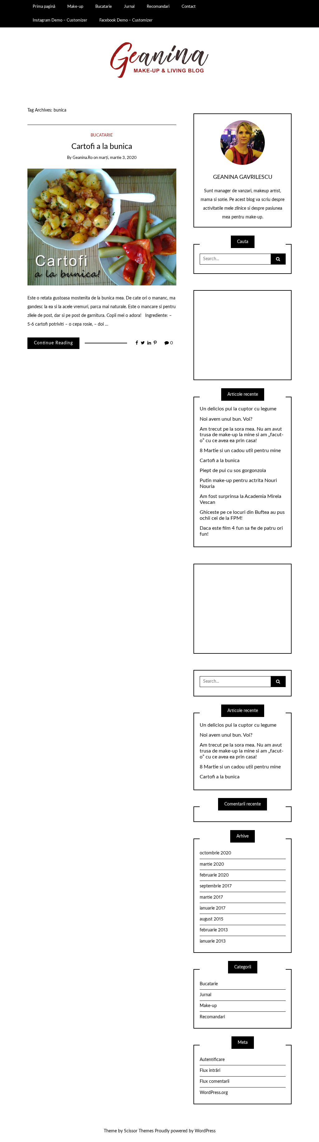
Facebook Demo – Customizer (126, 20)
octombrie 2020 (215, 853)
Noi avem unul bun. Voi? (226, 419)
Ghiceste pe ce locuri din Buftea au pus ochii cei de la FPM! (242, 515)
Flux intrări (210, 1070)
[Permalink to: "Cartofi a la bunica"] (101, 227)
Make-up (75, 6)
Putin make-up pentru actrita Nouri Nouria (238, 483)
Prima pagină (44, 6)
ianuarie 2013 (213, 941)
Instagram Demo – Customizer (60, 20)
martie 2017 (211, 897)
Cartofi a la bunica (101, 147)
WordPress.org (214, 1093)
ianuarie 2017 (212, 908)
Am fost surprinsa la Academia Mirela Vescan (240, 499)
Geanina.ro (83, 158)
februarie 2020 (214, 875)
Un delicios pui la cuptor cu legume (238, 408)
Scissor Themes (139, 1131)
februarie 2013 (214, 930)
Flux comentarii (214, 1081)
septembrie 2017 (215, 886)
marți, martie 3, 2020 (118, 158)
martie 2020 (212, 864)
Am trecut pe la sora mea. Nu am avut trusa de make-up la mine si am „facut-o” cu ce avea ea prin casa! (241, 435)
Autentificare (212, 1060)
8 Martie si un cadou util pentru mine (240, 450)
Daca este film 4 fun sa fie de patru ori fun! (241, 531)
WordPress (205, 1131)
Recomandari (158, 6)
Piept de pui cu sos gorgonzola (233, 470)
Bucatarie (103, 6)
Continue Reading (53, 343)
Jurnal (129, 6)
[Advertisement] (243, 335)
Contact (189, 6)
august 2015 (211, 919)
